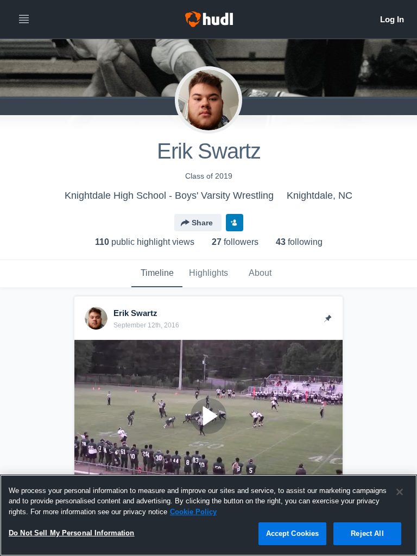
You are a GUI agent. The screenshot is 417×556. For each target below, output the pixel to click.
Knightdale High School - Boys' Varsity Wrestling (169, 195)
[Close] (400, 492)
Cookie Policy (193, 512)
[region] (208, 515)
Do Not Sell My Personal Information (72, 533)
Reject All (367, 533)
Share (202, 222)
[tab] (156, 273)
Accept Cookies (292, 533)
